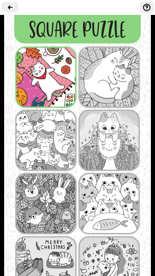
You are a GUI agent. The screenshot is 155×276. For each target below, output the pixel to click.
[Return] (10, 7)
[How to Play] (147, 7)
